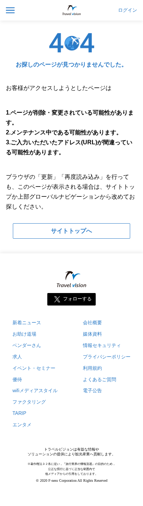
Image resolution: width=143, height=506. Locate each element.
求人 (17, 356)
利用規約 (92, 368)
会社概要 (92, 322)
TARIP (19, 413)
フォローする (77, 298)
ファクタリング (29, 402)
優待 (17, 379)
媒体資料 (92, 334)
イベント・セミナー (33, 368)
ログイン (127, 10)
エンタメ (22, 424)
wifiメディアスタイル (35, 390)
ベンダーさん (26, 345)
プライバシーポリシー (107, 356)
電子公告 (92, 390)
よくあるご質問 (99, 379)
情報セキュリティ (102, 345)
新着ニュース (26, 322)
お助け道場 (24, 334)
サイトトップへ (71, 231)
